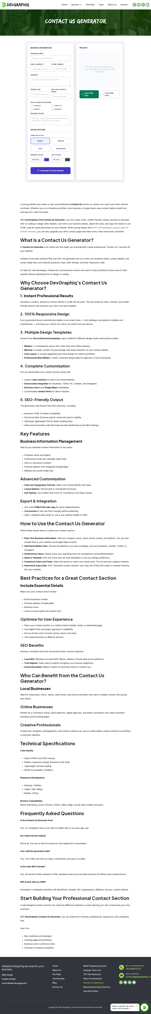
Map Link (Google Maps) (58, 91)
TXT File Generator (92, 974)
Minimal (61, 141)
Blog (54, 982)
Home (64, 4)
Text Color (56, 155)
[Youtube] (147, 5)
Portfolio (90, 4)
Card (40, 148)
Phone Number (57, 64)
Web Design (7, 974)
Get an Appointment (135, 965)
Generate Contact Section (52, 170)
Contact (124, 4)
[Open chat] (144, 1007)
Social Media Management (14, 983)
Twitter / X (58, 105)
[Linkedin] (139, 5)
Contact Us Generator (93, 982)
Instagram (58, 109)
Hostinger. (99, 1007)
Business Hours (37, 113)
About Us (56, 970)
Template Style (37, 135)
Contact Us (57, 987)
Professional (61, 148)
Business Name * (37, 53)
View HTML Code (109, 94)
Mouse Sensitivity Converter (96, 987)
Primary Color (37, 155)
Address (34, 75)
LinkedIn (37, 109)
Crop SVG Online (90, 991)
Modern (40, 141)
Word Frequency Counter (95, 965)
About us (112, 4)
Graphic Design (9, 979)
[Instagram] (143, 5)
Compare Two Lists (92, 970)
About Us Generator (92, 978)
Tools (101, 4)
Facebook (37, 105)
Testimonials (58, 978)
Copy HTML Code (88, 94)
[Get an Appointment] (121, 967)
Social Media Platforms (41, 102)
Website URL (36, 89)
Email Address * (37, 64)
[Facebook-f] (134, 5)
